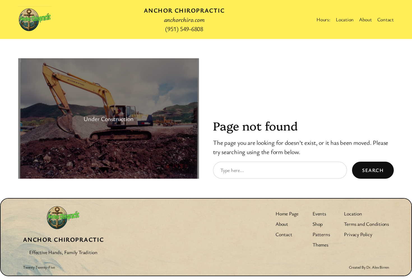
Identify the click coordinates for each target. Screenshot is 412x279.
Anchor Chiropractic (184, 10)
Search (373, 170)
